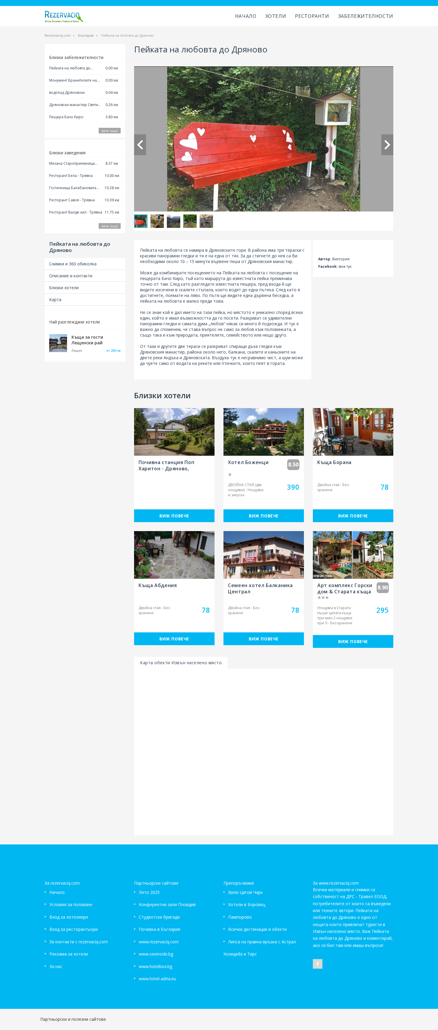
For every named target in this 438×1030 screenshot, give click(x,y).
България (86, 35)
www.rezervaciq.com (159, 942)
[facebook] (317, 964)
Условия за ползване (70, 904)
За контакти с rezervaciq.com (78, 942)
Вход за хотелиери (68, 917)
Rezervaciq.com (58, 35)
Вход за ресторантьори (73, 929)
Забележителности (365, 16)
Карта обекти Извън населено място (181, 662)
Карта (55, 299)
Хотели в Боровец (246, 904)
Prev (140, 144)
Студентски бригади (159, 917)
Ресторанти (312, 16)
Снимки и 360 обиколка (73, 264)
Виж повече (174, 516)
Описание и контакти (70, 275)
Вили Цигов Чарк (245, 892)
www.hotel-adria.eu (157, 978)
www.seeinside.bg (156, 954)
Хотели (275, 16)
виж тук (345, 266)
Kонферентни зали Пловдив (167, 904)
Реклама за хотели (68, 954)
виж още (110, 130)
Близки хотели (64, 287)
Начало (246, 16)
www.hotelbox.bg (155, 966)
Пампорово (240, 917)
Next (387, 144)
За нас (55, 966)
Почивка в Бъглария (159, 929)
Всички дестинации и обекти (257, 929)
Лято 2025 (149, 892)
